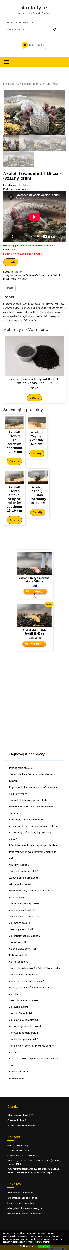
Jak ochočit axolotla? (20, 1013)
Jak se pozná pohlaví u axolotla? (26, 981)
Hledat (54, 29)
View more (55, 1242)
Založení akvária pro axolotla (24, 877)
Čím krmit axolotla (19, 864)
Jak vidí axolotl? (17, 942)
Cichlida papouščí (18, 1071)
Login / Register (33, 43)
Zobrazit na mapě (42, 1172)
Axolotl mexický (19, 278)
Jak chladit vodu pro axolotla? (25, 935)
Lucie (10, 1203)
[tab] (7, 62)
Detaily (11, 262)
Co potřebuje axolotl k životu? (25, 1026)
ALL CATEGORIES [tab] (19, 22)
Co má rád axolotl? (19, 961)
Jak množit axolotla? (20, 923)
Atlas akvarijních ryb (17, 1115)
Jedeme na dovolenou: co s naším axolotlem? (33, 826)
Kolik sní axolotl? (18, 955)
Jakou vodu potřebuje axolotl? (25, 903)
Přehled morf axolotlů (20, 767)
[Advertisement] (34, 701)
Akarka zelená (16, 1078)
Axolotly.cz (35, 7)
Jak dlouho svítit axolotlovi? (24, 1019)
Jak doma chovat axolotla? (23, 974)
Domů (6, 84)
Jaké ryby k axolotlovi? (21, 929)
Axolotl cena (45, 275)
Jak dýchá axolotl (18, 1006)
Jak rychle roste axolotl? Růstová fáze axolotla (34, 968)
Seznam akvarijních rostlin (21, 1125)
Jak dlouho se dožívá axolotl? (25, 916)
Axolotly (14, 84)
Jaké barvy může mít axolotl (24, 1000)
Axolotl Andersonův (28, 275)
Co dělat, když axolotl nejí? (23, 948)
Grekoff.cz (9, 249)
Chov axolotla (14, 1120)
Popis (10, 288)
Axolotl (13, 275)
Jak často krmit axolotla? (22, 910)
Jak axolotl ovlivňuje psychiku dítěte (28, 800)
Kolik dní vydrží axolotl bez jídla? (26, 819)
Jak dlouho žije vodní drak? (23, 1039)
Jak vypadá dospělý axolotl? (24, 1032)
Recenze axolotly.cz (23, 1192)
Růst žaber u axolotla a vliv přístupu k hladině (33, 845)
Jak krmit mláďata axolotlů (23, 871)
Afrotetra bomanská (20, 884)
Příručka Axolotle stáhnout (17, 185)
